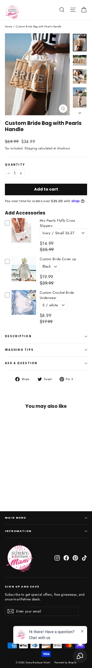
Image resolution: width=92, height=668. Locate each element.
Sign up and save (22, 586)
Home (9, 26)
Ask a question (21, 363)
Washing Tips (19, 350)
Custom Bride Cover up (58, 258)
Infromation (18, 531)
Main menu (15, 518)
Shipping (31, 148)
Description (18, 336)
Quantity (15, 165)
